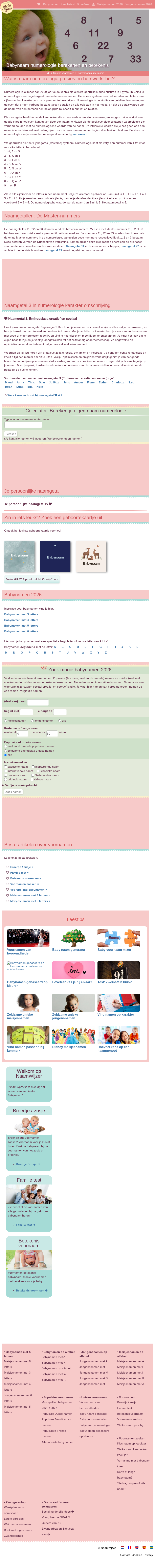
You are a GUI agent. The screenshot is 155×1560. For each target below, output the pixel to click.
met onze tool (81, 134)
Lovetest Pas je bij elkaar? (72, 982)
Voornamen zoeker (132, 1438)
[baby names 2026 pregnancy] (138, 1547)
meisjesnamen (16, 720)
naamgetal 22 (130, 246)
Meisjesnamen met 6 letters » (30, 895)
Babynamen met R (54, 1379)
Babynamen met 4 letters (21, 620)
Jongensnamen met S (94, 1378)
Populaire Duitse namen (57, 1413)
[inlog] (92, 4)
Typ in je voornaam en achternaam (26, 419)
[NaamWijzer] (48, 73)
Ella (30, 386)
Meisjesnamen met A (130, 1361)
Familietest (68, 4)
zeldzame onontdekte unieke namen (30, 750)
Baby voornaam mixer (114, 949)
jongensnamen (43, 720)
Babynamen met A (53, 1357)
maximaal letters (50, 732)
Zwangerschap (16, 1502)
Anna (21, 382)
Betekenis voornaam (30, 1290)
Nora (40, 386)
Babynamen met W (54, 1374)
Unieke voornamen (64, 73)
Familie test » (19, 872)
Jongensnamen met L (93, 1366)
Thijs (32, 382)
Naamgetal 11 (75, 246)
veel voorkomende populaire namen (30, 746)
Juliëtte (54, 382)
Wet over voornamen (17, 1524)
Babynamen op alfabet (59, 1351)
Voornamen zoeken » (24, 884)
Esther (103, 382)
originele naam (17, 779)
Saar (42, 382)
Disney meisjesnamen (69, 1047)
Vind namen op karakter (115, 1014)
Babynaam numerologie (95, 1425)
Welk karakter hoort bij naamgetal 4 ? (34, 395)
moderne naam (17, 775)
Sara (131, 382)
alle (63, 720)
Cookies (138, 1555)
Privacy (148, 1555)
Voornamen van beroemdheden (19, 951)
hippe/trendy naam (47, 766)
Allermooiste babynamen (57, 1442)
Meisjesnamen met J (130, 1384)
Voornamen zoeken (129, 1419)
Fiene (91, 382)
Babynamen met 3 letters (21, 614)
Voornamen (127, 1397)
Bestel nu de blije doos (56, 1511)
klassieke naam (50, 771)
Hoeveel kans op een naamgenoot (113, 1048)
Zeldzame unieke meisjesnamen (20, 1016)
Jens (67, 382)
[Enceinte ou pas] (131, 1547)
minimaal (10, 732)
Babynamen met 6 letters (21, 631)
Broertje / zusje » (21, 867)
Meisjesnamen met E (130, 1366)
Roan (9, 386)
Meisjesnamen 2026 (110, 4)
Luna (20, 386)
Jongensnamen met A (93, 1361)
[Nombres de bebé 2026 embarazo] (145, 1547)
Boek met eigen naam (18, 1530)
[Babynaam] (19, 575)
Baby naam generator (68, 949)
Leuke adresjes (14, 1518)
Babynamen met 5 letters (21, 625)
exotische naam (17, 766)
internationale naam (20, 771)
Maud (9, 382)
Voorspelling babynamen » (28, 889)
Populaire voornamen (58, 1397)
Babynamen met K (53, 1362)
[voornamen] (38, 4)
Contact (126, 1555)
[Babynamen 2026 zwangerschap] (124, 1547)
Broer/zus (83, 4)
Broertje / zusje (26, 1164)
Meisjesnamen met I (130, 1372)
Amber (79, 382)
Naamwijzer (6, 7)
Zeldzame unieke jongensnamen (65, 1016)
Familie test (24, 1224)
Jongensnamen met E (94, 1384)
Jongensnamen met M (94, 1372)
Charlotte (118, 382)
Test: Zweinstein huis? (114, 982)
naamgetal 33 (53, 250)
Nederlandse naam (46, 775)
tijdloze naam (42, 779)
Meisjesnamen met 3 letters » (30, 901)
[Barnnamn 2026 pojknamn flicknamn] (151, 1547)
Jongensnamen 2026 (138, 4)
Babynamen (51, 4)
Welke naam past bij (130, 1425)
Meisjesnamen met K (130, 1378)
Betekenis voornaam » (25, 878)
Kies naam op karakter (131, 1443)
